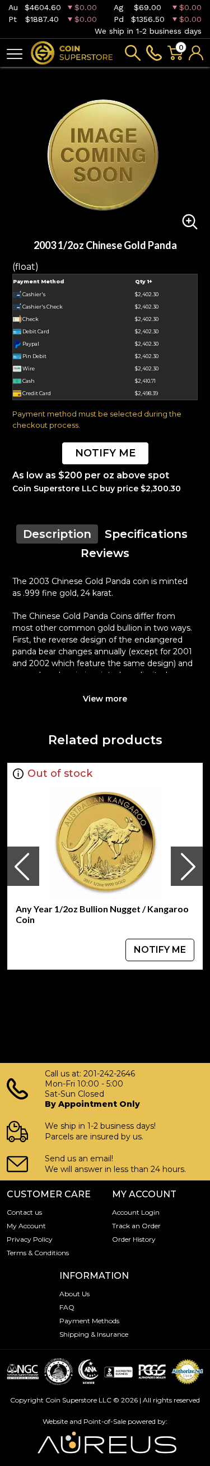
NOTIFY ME (105, 453)
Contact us (24, 1212)
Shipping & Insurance (93, 1334)
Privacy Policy (30, 1239)
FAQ (66, 1307)
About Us (74, 1293)
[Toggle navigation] (14, 53)
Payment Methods (89, 1320)
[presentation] (23, 866)
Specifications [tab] (146, 534)
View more (105, 699)
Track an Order (136, 1225)
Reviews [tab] (105, 553)
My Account (26, 1225)
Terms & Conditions (38, 1252)
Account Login (136, 1212)
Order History (134, 1239)
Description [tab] (57, 534)
